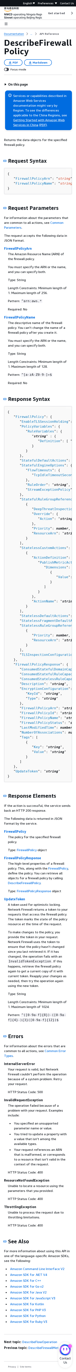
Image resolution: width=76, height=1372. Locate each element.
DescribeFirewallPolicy (24, 883)
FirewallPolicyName (34, 183)
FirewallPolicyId (38, 713)
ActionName (44, 601)
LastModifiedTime (38, 728)
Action (46, 519)
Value (63, 577)
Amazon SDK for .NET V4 (28, 1275)
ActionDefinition (50, 558)
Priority (42, 528)
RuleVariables (41, 431)
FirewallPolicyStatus (42, 723)
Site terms (25, 1366)
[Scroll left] (44, 13)
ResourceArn (45, 533)
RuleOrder (37, 485)
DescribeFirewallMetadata (47, 1348)
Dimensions (56, 567)
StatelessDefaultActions (45, 616)
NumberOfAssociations (42, 732)
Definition (50, 441)
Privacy (12, 1366)
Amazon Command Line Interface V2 (37, 1269)
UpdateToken (27, 771)
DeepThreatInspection (54, 509)
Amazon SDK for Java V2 (28, 1292)
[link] (49, 34)
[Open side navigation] (6, 24)
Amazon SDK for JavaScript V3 (32, 1298)
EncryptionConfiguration (45, 689)
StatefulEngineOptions (43, 465)
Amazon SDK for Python (28, 1316)
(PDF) (43, 125)
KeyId (33, 694)
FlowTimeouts (40, 470)
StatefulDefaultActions (44, 460)
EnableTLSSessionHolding (45, 422)
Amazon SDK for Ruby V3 (28, 1322)
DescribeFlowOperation (39, 1342)
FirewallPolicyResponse (38, 664)
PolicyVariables (37, 426)
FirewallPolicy (30, 417)
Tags (26, 737)
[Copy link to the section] (4, 161)
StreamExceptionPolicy (49, 490)
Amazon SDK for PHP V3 (28, 1310)
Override (42, 514)
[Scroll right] (71, 13)
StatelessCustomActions (44, 548)
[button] (16, 84)
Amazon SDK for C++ (25, 1281)
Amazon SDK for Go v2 (27, 1286)
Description (33, 684)
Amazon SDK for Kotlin (27, 1304)
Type (32, 698)
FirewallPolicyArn (33, 179)
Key (37, 747)
